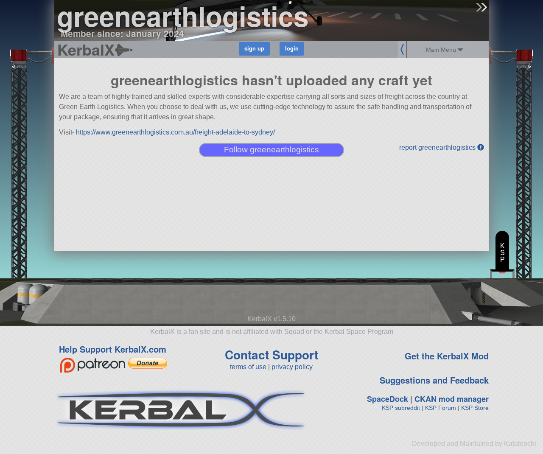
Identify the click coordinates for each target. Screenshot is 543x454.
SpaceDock (387, 398)
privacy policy (292, 366)
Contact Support (271, 354)
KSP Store (475, 407)
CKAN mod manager (451, 398)
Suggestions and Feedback (434, 380)
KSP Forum (440, 407)
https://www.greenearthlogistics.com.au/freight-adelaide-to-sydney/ (175, 132)
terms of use (248, 366)
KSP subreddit (401, 407)
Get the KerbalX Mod (447, 356)
